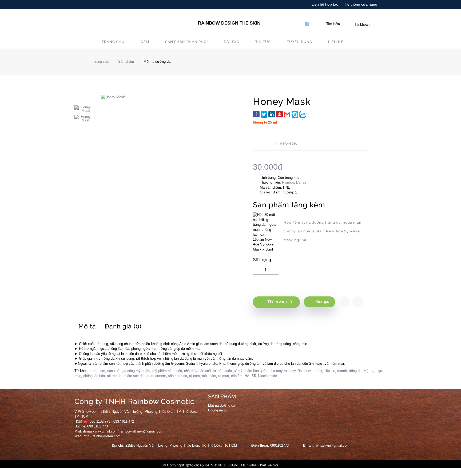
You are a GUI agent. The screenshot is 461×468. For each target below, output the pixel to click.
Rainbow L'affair (294, 182)
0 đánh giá (288, 143)
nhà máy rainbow (282, 371)
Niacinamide (267, 376)
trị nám (194, 376)
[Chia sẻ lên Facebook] (256, 114)
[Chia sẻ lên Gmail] (287, 114)
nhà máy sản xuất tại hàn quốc (208, 371)
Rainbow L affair (309, 371)
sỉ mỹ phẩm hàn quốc (250, 371)
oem (93, 371)
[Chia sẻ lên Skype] (295, 114)
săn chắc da (177, 376)
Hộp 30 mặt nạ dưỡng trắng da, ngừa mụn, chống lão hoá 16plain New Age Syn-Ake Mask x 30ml (323, 231)
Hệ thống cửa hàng (361, 4)
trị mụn (223, 376)
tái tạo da (114, 376)
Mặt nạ (369, 371)
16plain (329, 371)
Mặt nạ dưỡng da (157, 62)
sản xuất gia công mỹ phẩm (128, 371)
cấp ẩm (237, 376)
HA (247, 376)
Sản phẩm (126, 62)
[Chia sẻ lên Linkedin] (271, 114)
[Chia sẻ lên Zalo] (302, 114)
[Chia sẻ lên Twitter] (264, 114)
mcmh (342, 371)
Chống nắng (217, 410)
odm (101, 371)
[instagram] (284, 402)
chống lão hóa (94, 376)
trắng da (355, 371)
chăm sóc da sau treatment (145, 376)
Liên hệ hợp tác (325, 4)
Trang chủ (100, 62)
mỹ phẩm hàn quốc (167, 371)
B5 (254, 376)
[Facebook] (264, 402)
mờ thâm (209, 376)
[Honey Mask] (83, 108)
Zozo (283, 465)
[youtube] (274, 402)
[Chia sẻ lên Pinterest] (279, 114)
